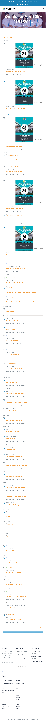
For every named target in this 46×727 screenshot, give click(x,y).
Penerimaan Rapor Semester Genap (16, 496)
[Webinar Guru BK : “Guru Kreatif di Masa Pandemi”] (24, 287)
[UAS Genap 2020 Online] (24, 215)
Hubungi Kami (19, 702)
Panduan (3, 708)
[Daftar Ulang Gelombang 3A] (24, 129)
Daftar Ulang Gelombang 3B (14, 208)
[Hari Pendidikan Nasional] (24, 558)
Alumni (17, 704)
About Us (18, 697)
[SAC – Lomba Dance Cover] (24, 364)
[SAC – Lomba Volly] (24, 336)
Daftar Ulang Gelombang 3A (14, 146)
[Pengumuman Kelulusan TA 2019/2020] (24, 155)
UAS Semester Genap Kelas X (15, 456)
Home (17, 695)
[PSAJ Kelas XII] (24, 536)
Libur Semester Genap (12, 505)
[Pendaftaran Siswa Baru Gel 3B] (24, 92)
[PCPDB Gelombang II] (24, 524)
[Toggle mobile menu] (43, 8)
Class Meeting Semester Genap (15, 487)
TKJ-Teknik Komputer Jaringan (7, 683)
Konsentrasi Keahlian (20, 685)
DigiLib (17, 708)
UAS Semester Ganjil (12, 382)
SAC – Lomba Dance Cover (14, 368)
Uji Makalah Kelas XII (12, 438)
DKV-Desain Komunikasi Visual (7, 685)
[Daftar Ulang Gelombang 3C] (24, 238)
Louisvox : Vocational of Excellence (17, 596)
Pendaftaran (18, 686)
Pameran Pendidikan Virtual (15, 282)
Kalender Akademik (20, 683)
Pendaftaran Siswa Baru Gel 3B (15, 109)
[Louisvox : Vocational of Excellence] (24, 592)
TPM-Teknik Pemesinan (6, 688)
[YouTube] (20, 666)
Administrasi (4, 704)
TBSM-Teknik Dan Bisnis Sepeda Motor (8, 694)
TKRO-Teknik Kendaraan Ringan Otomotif (8, 691)
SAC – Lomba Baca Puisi (13, 354)
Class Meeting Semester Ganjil (15, 393)
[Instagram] (18, 666)
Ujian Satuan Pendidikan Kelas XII (16, 465)
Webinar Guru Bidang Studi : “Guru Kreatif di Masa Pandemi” (24, 302)
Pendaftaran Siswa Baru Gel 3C (15, 171)
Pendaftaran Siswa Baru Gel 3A (15, 71)
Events (17, 701)
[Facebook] (16, 666)
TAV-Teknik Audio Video (6, 686)
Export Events (38, 631)
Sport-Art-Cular (10, 329)
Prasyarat (3, 702)
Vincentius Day (10, 311)
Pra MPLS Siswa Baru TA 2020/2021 (16, 268)
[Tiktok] (23, 666)
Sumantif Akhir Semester (13, 572)
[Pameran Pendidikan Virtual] (24, 278)
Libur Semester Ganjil (12, 411)
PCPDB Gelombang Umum (14, 584)
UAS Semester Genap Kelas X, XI (15, 476)
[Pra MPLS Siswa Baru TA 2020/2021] (24, 264)
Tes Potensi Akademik (6, 706)
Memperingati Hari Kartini (37, 656)
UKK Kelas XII (10, 449)
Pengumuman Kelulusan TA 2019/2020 (17, 160)
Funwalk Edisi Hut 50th (36, 651)
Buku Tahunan (19, 688)
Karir (17, 710)
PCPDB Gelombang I (12, 517)
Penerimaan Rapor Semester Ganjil (16, 402)
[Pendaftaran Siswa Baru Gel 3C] (24, 167)
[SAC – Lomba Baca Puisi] (24, 350)
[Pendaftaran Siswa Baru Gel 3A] (24, 55)
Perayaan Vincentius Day (14, 619)
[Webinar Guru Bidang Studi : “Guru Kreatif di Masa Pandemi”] (24, 297)
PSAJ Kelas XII (10, 541)
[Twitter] (25, 666)
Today (23, 627)
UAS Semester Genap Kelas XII (15, 420)
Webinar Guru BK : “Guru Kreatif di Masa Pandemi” (21, 292)
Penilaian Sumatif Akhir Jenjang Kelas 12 (37, 662)
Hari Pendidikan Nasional (14, 563)
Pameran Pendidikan (12, 320)
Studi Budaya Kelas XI (13, 431)
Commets (18, 706)
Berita (17, 699)
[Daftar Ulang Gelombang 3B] (24, 192)
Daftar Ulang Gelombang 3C (14, 255)
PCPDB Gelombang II (12, 529)
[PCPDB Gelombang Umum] (24, 580)
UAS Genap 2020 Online (13, 220)
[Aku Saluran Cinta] (24, 603)
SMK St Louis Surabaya (11, 719)
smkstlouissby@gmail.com (23, 658)
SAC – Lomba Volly (12, 340)
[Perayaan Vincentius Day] (24, 614)
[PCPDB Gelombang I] (24, 512)
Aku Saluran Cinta (11, 608)
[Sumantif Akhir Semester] (24, 567)
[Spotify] (22, 666)
